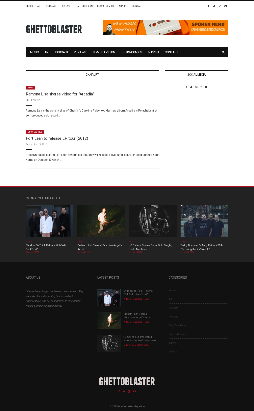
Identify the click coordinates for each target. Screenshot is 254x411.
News (30, 88)
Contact (137, 6)
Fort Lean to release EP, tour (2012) (57, 138)
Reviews (65, 6)
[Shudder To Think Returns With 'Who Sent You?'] (49, 222)
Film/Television (84, 6)
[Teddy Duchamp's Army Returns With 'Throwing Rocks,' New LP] (204, 222)
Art (39, 6)
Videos (29, 242)
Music (29, 6)
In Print (123, 6)
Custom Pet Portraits (176, 116)
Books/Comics (105, 6)
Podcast (51, 6)
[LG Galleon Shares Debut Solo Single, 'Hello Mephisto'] (153, 222)
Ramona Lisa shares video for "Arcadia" (60, 94)
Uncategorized (35, 132)
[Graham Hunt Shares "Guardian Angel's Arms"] (101, 222)
